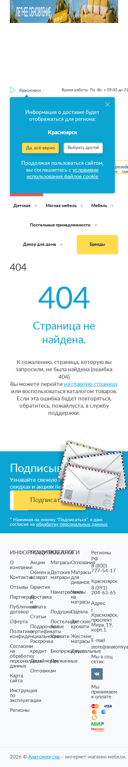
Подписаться (50, 500)
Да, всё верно (40, 148)
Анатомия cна (44, 757)
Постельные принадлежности (61, 225)
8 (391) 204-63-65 (103, 590)
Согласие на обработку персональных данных (26, 656)
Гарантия (40, 587)
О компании (21, 565)
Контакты (21, 577)
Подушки (61, 611)
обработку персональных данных (72, 524)
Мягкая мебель (61, 206)
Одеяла (79, 611)
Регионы (20, 710)
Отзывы (19, 587)
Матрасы (61, 562)
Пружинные (64, 661)
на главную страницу (91, 384)
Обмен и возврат (40, 575)
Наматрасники (67, 592)
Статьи (38, 616)
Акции (37, 562)
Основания (83, 562)
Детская (22, 206)
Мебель (99, 206)
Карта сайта (16, 678)
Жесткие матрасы (81, 639)
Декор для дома (40, 245)
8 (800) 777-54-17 (103, 568)
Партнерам (22, 597)
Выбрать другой (83, 148)
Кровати (60, 636)
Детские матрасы (60, 575)
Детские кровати (81, 624)
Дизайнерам (44, 661)
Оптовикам (43, 671)
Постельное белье (64, 624)
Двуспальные (86, 651)
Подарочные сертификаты (45, 629)
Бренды (97, 245)
